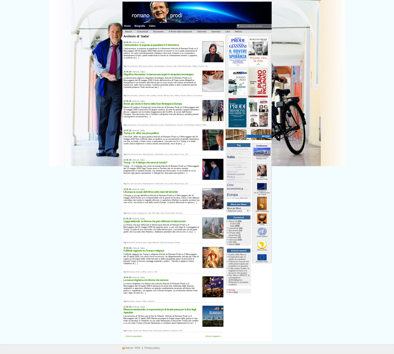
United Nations (262, 236)
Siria (233, 154)
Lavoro (229, 182)
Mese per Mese (234, 208)
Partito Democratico (184, 66)
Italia (142, 42)
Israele (171, 154)
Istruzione (238, 151)
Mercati (166, 95)
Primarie (177, 242)
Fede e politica (151, 95)
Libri (227, 31)
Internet (160, 95)
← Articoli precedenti (132, 336)
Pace (171, 95)
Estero (233, 223)
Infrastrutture (159, 154)
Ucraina (240, 195)
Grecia (229, 160)
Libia (149, 213)
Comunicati (142, 31)
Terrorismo (174, 330)
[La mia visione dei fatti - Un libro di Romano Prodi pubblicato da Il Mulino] (263, 126)
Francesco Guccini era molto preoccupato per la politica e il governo (239, 263)
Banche (235, 182)
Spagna (245, 195)
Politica (194, 66)
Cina (128, 154)
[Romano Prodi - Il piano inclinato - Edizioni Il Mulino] (258, 97)
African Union (262, 250)
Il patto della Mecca (237, 254)
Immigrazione (142, 213)
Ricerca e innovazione (195, 95)
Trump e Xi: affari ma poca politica (141, 133)
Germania (236, 198)
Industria (231, 179)
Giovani (229, 149)
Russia (167, 213)
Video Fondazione (262, 211)
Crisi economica (132, 66)
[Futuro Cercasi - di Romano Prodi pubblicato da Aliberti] (253, 126)
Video (152, 25)
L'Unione (229, 192)
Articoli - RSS (132, 348)
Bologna (234, 192)
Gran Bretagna (189, 125)
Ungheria (151, 301)
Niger (157, 213)
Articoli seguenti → (213, 336)
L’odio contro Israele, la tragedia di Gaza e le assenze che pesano (239, 270)
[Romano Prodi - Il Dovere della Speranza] (238, 66)
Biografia (140, 25)
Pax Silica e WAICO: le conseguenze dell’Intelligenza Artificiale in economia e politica (239, 280)
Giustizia (229, 151)
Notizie (238, 31)
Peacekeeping (246, 182)
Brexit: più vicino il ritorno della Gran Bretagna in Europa (152, 103)
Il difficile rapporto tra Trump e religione (143, 250)
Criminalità (230, 167)
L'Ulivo (243, 165)
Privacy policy (152, 348)
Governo (169, 66)
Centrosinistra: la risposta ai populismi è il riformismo (151, 45)
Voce (233, 292)
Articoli (128, 31)
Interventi (201, 31)
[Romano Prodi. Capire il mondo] (253, 112)
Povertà (201, 66)
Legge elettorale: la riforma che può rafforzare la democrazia (154, 221)
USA (206, 66)
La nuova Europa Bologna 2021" (262, 157)
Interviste (215, 31)
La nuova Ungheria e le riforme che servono (145, 280)
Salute (233, 151)
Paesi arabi (157, 330)
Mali (153, 213)
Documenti (158, 31)
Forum (261, 224)
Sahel (173, 213)
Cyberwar (142, 95)
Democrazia (143, 66)
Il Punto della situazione (180, 31)
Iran (166, 154)
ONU (240, 182)
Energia (129, 330)
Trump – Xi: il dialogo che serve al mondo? (145, 162)
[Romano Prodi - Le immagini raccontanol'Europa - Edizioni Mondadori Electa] (238, 94)
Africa (129, 213)
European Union (262, 261)
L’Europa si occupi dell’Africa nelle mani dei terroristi (150, 191)
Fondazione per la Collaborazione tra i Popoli (262, 192)
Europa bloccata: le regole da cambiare (237, 258)
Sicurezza (179, 213)
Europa (150, 66)
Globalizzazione (159, 66)
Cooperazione (132, 125)
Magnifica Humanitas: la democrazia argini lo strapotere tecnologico (158, 74)
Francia (238, 177)
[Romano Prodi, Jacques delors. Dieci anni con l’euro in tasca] (263, 112)
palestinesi (166, 330)
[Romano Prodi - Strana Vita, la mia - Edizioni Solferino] (258, 66)
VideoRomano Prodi (262, 178)
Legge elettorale (153, 242)
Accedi (232, 290)
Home (127, 25)
